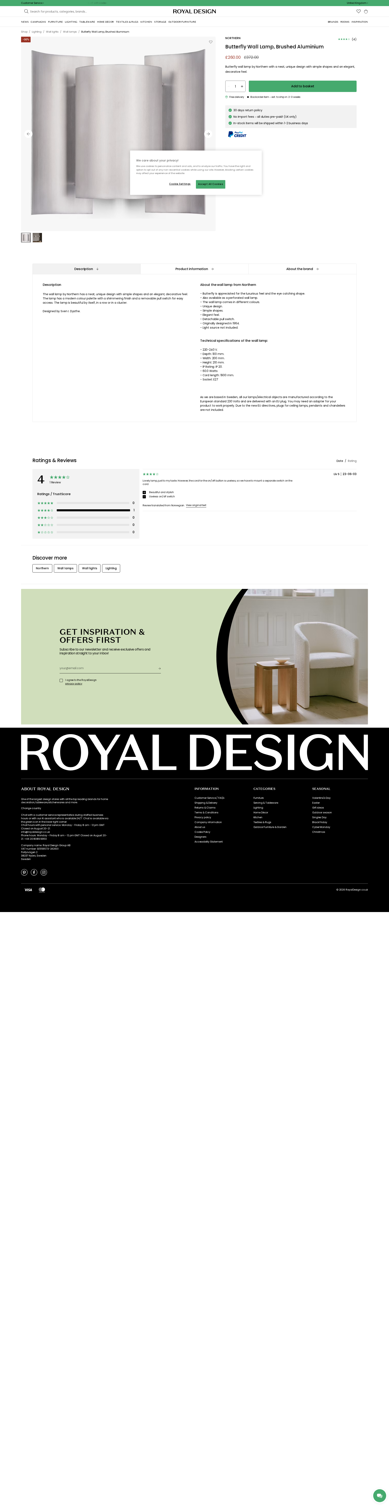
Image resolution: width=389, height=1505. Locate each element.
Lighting (258, 807)
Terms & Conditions (206, 812)
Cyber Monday (321, 827)
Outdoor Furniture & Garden (269, 827)
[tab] (86, 269)
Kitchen (257, 817)
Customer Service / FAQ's (209, 798)
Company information (208, 822)
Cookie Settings (180, 184)
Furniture (258, 798)
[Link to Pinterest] (24, 872)
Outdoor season (322, 812)
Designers (200, 837)
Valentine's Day (321, 798)
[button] (357, 3)
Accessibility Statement (208, 842)
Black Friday (319, 822)
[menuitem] (25, 21)
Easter (316, 803)
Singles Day (319, 817)
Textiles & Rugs (262, 822)
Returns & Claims (204, 807)
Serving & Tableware (265, 803)
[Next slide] (208, 134)
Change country (31, 808)
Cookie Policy (202, 832)
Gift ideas (318, 807)
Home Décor (260, 812)
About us (199, 827)
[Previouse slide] (28, 134)
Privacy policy (202, 817)
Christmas (318, 832)
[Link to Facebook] (34, 872)
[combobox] (357, 3)
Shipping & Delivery (205, 803)
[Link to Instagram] (44, 872)
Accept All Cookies (210, 184)
